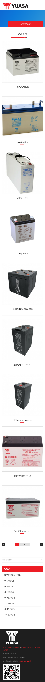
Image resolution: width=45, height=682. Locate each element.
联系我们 (30, 647)
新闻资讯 (17, 647)
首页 (4, 647)
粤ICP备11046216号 (25, 661)
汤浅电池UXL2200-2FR (22, 309)
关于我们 (10, 647)
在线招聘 (6, 650)
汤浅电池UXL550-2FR (22, 365)
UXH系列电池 (22, 142)
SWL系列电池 (22, 87)
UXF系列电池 (22, 198)
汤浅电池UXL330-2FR (22, 420)
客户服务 (37, 647)
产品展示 (28, 24)
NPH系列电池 (22, 253)
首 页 (22, 24)
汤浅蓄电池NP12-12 (22, 531)
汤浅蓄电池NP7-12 (22, 476)
